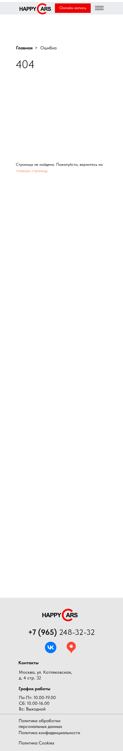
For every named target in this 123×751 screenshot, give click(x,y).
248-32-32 (61, 632)
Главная (24, 48)
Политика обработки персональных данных (40, 723)
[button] (73, 8)
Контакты (28, 662)
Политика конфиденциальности (49, 732)
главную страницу (31, 170)
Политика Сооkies (36, 743)
